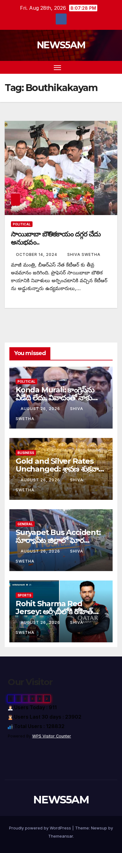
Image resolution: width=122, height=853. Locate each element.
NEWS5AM (61, 45)
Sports (24, 595)
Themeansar (60, 836)
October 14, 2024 (37, 254)
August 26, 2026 (41, 408)
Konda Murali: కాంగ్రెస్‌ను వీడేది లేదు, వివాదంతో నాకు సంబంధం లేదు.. (55, 397)
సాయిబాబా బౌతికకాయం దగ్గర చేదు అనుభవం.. (56, 238)
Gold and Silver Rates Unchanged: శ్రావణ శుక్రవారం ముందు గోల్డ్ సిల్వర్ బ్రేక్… (61, 468)
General (25, 524)
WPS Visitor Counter (51, 736)
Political (22, 224)
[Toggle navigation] (57, 67)
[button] (102, 67)
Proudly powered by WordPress (40, 827)
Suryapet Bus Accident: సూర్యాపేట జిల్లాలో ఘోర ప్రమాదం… (58, 540)
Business (26, 453)
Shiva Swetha (83, 254)
